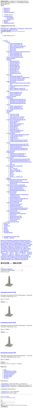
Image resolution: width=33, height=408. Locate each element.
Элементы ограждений (13, 221)
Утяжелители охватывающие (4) (18, 156)
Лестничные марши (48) (16, 76)
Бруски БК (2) (13, 122)
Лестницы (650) (13, 244)
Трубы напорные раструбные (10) (18, 149)
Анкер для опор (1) (15, 121)
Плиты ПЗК (10, 110)
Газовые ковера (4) (18, 243)
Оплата (6, 228)
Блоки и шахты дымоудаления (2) (18, 186)
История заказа (8, 376)
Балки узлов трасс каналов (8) (17, 46)
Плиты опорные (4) (15, 219)
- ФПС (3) (17, 254)
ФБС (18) (12, 164)
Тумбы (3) (12, 87)
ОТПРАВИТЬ (4, 406)
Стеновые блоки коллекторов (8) (18, 209)
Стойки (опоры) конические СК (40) (19, 134)
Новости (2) (7, 8)
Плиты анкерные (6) (15, 125)
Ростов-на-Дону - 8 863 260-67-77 (9, 28)
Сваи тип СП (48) (14, 115)
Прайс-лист (7, 223)
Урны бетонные (11, 151)
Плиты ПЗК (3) (5, 247)
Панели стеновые (11, 96)
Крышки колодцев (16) (16, 217)
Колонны (9, 59)
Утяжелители (10, 152)
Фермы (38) (13, 50)
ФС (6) (11, 175)
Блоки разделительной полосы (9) (12, 241)
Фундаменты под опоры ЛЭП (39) (20, 251)
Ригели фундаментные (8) (16, 130)
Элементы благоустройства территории (17, 179)
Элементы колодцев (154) (7, 259)
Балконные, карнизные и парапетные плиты (18, 51)
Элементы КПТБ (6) (15, 131)
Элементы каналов (12, 191)
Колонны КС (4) (14, 70)
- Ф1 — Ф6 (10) (9, 252)
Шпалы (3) (11, 255)
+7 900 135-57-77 (5, 391)
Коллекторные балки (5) (16, 206)
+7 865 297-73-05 (5, 386)
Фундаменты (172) (5, 251)
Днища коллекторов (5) (16, 204)
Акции (5, 227)
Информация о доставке (10, 371)
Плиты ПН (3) (13, 127)
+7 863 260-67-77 (5, 383)
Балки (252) (4, 240)
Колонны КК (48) (14, 65)
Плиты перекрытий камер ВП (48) (19, 198)
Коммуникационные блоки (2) (18, 190)
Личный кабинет (8, 232)
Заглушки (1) (27, 243)
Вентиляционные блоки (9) (17, 189)
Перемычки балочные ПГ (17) (18, 99)
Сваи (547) (25, 247)
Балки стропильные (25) (16, 44)
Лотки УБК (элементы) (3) (17, 123)
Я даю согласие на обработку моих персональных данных (14, 405)
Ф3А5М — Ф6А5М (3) (16, 171)
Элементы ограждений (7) (21, 259)
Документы (7, 225)
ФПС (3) (12, 174)
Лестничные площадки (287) (17, 78)
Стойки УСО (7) (14, 138)
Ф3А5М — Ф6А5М (9, 237)
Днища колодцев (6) (15, 212)
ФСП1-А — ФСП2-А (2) (16, 176)
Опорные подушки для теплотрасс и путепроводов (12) (19, 195)
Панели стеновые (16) (8, 245)
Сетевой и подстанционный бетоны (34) (11, 248)
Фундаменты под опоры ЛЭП (14, 165)
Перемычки (10, 97)
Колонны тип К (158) (15, 73)
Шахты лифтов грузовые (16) (17, 88)
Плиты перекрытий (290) (16, 108)
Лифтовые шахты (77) (23, 244)
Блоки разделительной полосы (15, 57)
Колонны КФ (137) (15, 72)
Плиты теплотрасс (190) (16, 199)
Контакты (6, 231)
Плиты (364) (27, 245)
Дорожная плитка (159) (16, 180)
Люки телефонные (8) (15, 93)
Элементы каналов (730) (7, 258)
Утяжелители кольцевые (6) (17, 155)
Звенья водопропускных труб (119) (19, 144)
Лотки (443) (13, 193)
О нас (5, 369)
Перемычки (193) (19, 245)
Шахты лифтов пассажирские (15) (19, 89)
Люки (8, 91)
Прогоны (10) (12, 247)
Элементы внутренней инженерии (16, 185)
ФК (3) (11, 172)
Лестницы (9, 74)
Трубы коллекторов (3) (16, 146)
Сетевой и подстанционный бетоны (16, 119)
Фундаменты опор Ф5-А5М (8, 322)
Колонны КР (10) (14, 69)
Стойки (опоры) (11, 133)
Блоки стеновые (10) (26, 241)
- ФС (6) (22, 254)
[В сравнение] (7, 332)
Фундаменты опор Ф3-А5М (8, 292)
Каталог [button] (6, 40)
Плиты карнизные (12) (16, 54)
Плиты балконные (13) (16, 53)
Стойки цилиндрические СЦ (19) (18, 140)
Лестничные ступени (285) (17, 80)
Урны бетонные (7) (15, 250)
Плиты (8, 104)
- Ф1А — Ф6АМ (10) (20, 252)
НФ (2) (11, 167)
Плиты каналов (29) (15, 197)
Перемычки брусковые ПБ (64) (18, 100)
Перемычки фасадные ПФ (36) (18, 103)
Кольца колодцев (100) (16, 216)
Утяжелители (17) (25, 250)
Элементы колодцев (12, 210)
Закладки (6, 377)
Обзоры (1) (6, 10)
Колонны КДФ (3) (14, 63)
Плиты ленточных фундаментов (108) (20, 159)
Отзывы (6, 224)
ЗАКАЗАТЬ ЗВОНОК (6, 31)
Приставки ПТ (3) (14, 129)
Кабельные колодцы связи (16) (18, 213)
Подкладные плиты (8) (16, 201)
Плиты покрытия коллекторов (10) (19, 208)
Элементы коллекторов (13, 202)
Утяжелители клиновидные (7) (18, 153)
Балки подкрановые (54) (16, 43)
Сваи (8, 112)
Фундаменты (10, 157)
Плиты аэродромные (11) (16, 106)
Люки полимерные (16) (16, 92)
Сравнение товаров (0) (7, 269)
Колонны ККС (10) (15, 68)
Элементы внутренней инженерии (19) (20, 256)
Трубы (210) (6, 250)
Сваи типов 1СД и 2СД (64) (17, 117)
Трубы (8, 142)
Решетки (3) (19, 247)
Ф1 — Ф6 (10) (13, 168)
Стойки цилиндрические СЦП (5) (19, 141)
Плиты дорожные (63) (15, 107)
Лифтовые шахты (11, 81)
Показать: (3, 271)
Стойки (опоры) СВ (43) (16, 136)
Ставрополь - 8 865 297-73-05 (9, 29)
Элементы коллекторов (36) (21, 258)
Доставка (6, 229)
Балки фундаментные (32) (16, 47)
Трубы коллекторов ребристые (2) (19, 148)
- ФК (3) (11, 254)
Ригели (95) (13, 48)
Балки (8, 42)
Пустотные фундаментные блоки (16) (20, 160)
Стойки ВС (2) (13, 137)
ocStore (7, 396)
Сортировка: (4, 270)
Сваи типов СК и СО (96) (16, 118)
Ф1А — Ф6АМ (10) (15, 170)
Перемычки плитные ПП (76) (17, 102)
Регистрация (10, 17)
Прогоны (9, 111)
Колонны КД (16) (14, 61)
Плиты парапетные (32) (16, 55)
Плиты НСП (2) (14, 126)
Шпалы (9, 178)
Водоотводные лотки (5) (7, 243)
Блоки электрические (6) (16, 187)
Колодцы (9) (13, 214)
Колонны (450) (4, 244)
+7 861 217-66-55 (5, 385)
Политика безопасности (10, 372)
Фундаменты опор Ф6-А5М (8, 352)
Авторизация (10, 18)
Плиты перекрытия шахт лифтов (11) (19, 85)
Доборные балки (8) (15, 205)
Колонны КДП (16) (15, 62)
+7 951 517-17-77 (5, 393)
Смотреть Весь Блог (9, 12)
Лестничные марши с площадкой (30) (19, 77)
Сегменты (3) (13, 220)
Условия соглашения (9, 373)
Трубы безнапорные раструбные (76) (19, 145)
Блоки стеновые (11, 58)
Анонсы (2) (7, 9)
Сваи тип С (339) (14, 114)
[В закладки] (6, 332)
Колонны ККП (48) (15, 66)
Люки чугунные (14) (15, 95)
